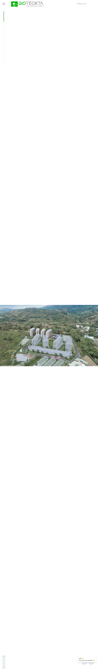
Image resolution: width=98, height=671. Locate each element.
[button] (82, 4)
